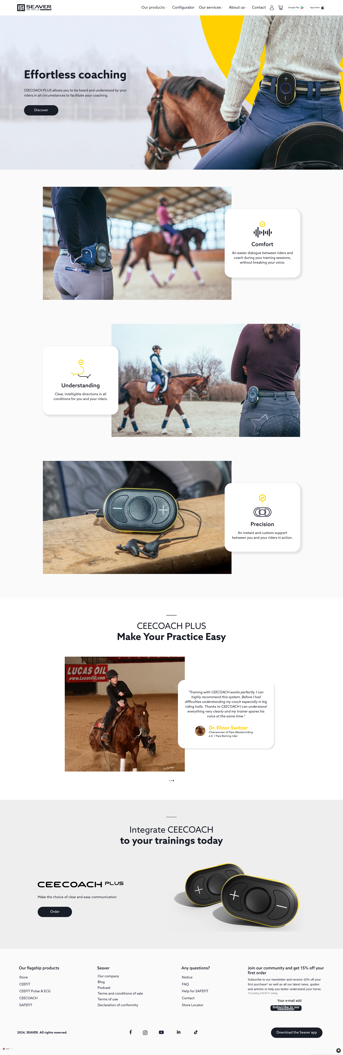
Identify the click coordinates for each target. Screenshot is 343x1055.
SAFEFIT (25, 1005)
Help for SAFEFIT (195, 991)
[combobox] (7, 1049)
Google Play (294, 7)
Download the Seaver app (296, 1033)
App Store (315, 7)
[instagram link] (145, 1033)
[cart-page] (280, 7)
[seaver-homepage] (34, 8)
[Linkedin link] (178, 1032)
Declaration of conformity (118, 1005)
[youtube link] (161, 1035)
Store (23, 977)
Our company (108, 976)
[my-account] (272, 7)
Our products (153, 7)
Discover (41, 110)
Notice (187, 977)
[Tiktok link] (195, 1032)
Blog (101, 982)
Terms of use (108, 999)
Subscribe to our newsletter (286, 1008)
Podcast (104, 988)
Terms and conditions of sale (120, 993)
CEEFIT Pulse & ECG (35, 991)
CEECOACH (28, 998)
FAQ (185, 984)
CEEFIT (24, 984)
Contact (188, 998)
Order (54, 912)
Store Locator (192, 1005)
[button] (154, 7)
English (8, 1048)
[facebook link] (130, 1032)
